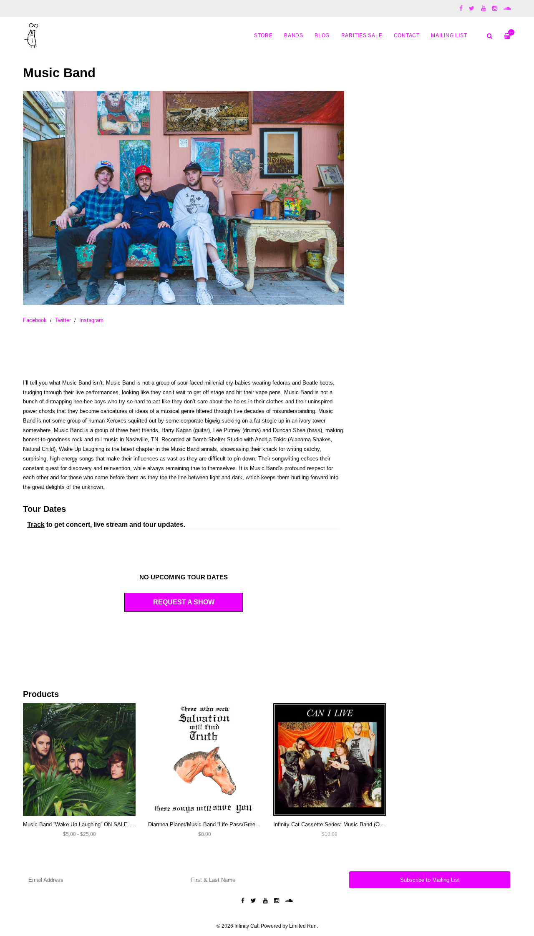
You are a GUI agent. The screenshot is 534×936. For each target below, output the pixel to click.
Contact (407, 35)
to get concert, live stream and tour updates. (106, 524)
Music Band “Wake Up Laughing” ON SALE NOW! (83, 824)
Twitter (63, 320)
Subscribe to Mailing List (430, 880)
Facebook (35, 320)
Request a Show (183, 602)
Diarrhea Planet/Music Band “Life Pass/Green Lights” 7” (215, 824)
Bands (293, 35)
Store (263, 35)
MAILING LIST (449, 35)
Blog (322, 35)
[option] (183, 198)
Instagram (91, 320)
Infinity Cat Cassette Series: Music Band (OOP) (331, 824)
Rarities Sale (362, 35)
